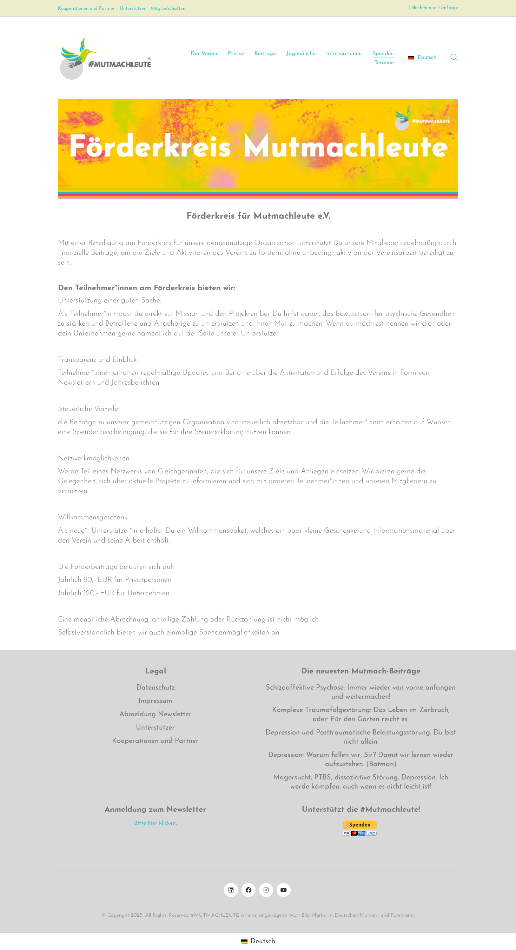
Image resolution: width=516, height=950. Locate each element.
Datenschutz (155, 687)
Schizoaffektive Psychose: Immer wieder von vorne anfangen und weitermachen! (361, 692)
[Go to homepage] (105, 58)
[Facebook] (249, 890)
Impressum (155, 701)
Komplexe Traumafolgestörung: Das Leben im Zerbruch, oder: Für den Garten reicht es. (361, 715)
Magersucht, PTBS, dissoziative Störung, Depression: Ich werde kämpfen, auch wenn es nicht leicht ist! (360, 782)
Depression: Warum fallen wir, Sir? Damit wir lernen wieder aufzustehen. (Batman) (361, 760)
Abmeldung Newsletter (155, 714)
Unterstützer (155, 727)
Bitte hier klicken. (155, 823)
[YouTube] (284, 890)
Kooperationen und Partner (155, 741)
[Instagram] (266, 890)
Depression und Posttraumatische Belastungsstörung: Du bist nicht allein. (360, 737)
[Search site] (454, 59)
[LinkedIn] (231, 890)
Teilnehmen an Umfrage (433, 8)
